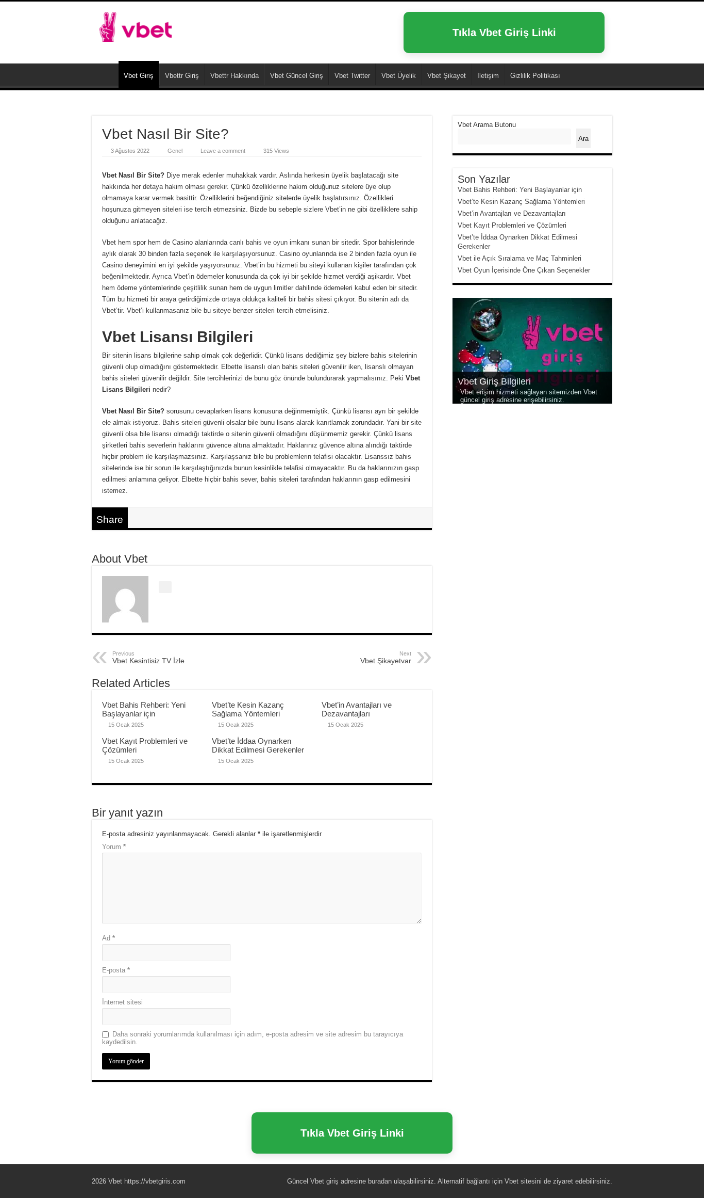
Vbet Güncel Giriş (296, 75)
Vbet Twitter (352, 75)
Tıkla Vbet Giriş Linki (504, 32)
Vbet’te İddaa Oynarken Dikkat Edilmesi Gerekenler (258, 745)
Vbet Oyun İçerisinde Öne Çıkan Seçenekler (524, 270)
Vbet (105, 74)
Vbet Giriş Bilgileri (494, 381)
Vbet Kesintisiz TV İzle (148, 657)
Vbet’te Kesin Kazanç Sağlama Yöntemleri (248, 709)
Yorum (114, 847)
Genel (174, 151)
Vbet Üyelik (398, 75)
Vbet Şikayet (446, 75)
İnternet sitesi (122, 1002)
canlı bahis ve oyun (258, 242)
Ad (108, 938)
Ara (583, 138)
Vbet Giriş (139, 75)
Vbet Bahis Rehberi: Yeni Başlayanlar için (144, 709)
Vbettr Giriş (182, 75)
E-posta (116, 970)
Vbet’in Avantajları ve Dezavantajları (357, 709)
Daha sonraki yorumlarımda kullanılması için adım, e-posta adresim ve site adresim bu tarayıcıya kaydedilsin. (252, 1038)
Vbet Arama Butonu (487, 125)
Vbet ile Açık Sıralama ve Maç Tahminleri (519, 258)
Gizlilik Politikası (535, 75)
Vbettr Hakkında (234, 75)
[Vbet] (135, 24)
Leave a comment (222, 151)
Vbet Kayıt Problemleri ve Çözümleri (512, 225)
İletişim (488, 75)
